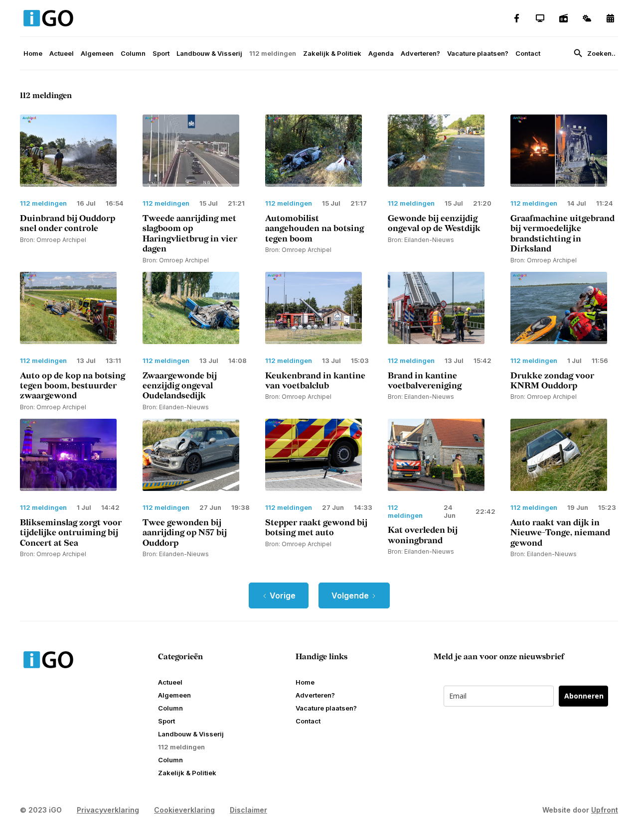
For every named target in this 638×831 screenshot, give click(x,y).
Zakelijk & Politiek (332, 53)
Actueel (61, 53)
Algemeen (97, 53)
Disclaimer (248, 810)
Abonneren (584, 696)
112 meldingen (272, 53)
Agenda (381, 53)
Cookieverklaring (184, 810)
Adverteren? (420, 53)
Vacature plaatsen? (477, 53)
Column (133, 53)
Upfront (604, 810)
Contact (527, 53)
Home (32, 53)
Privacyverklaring (108, 810)
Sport (161, 53)
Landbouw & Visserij (209, 53)
